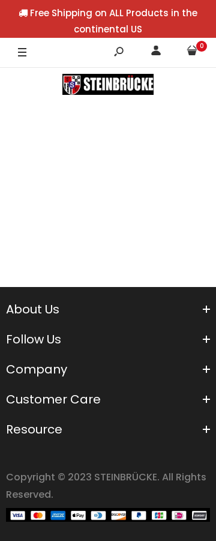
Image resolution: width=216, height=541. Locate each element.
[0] (192, 52)
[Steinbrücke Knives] (107, 87)
